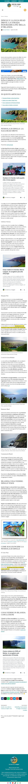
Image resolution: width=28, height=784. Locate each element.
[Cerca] (25, 10)
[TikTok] (15, 783)
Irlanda (6, 16)
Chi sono (7, 1)
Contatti (14, 1)
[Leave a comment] (17, 698)
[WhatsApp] (17, 783)
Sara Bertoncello (20, 539)
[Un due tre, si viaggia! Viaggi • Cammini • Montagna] (14, 5)
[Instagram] (8, 783)
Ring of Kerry (20, 78)
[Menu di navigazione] (2, 10)
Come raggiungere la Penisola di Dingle (11, 102)
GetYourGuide (10, 144)
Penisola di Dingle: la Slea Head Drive (10, 98)
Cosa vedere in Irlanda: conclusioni (10, 105)
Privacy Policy (14, 780)
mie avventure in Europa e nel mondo (11, 692)
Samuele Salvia (6, 29)
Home (2, 16)
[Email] (20, 783)
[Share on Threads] (20, 698)
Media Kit (21, 1)
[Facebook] (10, 783)
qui (8, 385)
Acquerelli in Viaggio (12, 541)
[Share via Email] (11, 698)
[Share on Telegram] (14, 698)
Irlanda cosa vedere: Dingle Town (9, 100)
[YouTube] (13, 783)
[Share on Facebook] (2, 698)
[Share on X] (5, 698)
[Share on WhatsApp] (8, 698)
